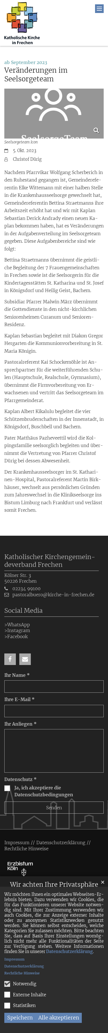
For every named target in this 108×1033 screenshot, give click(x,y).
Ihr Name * (17, 675)
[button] (10, 659)
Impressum (14, 959)
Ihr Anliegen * (20, 724)
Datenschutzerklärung (69, 951)
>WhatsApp (17, 624)
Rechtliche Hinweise (22, 973)
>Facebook (16, 636)
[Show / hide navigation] (99, 8)
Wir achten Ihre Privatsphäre (54, 884)
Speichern (20, 1017)
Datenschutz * (20, 779)
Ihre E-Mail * (19, 699)
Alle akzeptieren (58, 1017)
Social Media (23, 610)
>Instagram (17, 630)
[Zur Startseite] (22, 23)
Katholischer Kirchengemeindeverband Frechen (49, 561)
